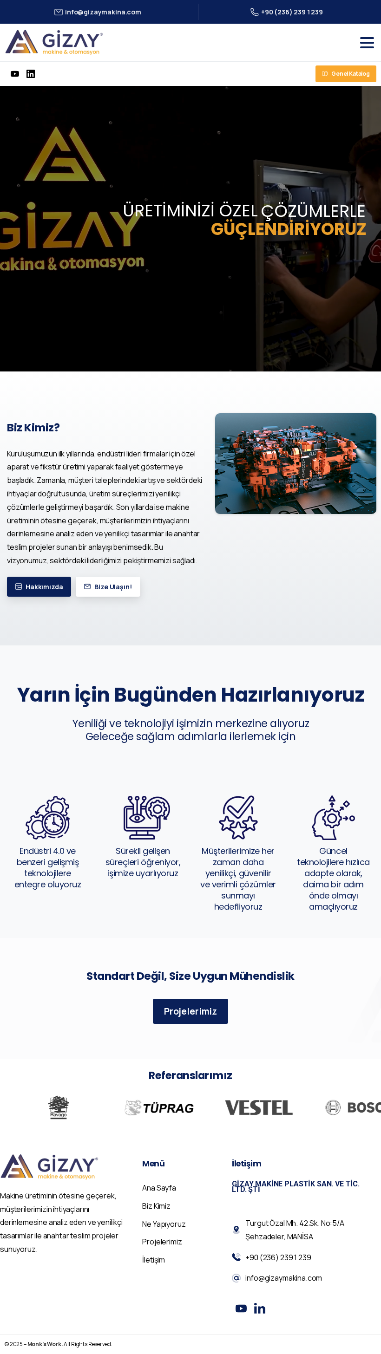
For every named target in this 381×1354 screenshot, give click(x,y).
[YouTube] (15, 73)
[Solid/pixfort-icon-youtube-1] (241, 1308)
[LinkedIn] (31, 73)
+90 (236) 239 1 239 (292, 11)
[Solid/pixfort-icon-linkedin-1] (259, 1308)
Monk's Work (44, 1344)
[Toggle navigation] (367, 43)
